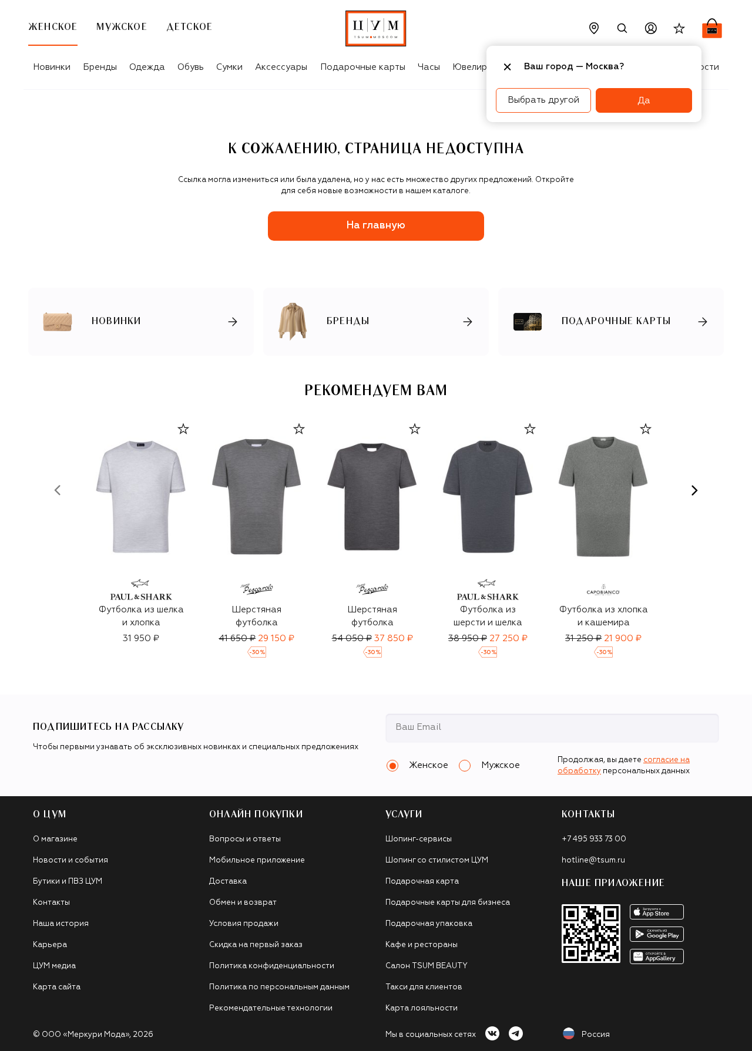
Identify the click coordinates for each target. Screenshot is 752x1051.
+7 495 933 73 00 (594, 839)
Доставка (228, 881)
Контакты (51, 903)
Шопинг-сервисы (418, 839)
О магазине (55, 839)
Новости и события (70, 860)
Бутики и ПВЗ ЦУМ (67, 881)
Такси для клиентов (423, 987)
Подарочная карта (422, 881)
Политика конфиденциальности (271, 966)
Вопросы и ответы (245, 839)
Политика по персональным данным (279, 987)
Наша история (61, 924)
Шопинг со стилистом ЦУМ (436, 860)
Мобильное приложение (257, 860)
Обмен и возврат (243, 903)
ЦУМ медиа (54, 966)
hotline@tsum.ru (593, 860)
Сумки (229, 67)
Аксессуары (281, 67)
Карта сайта (56, 987)
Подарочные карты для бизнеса (447, 903)
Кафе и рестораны (421, 945)
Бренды (100, 67)
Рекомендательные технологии (271, 1008)
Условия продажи (243, 924)
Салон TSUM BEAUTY (426, 966)
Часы (429, 67)
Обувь (190, 67)
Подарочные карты (362, 67)
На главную (376, 226)
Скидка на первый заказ (256, 945)
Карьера (50, 945)
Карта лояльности (421, 1008)
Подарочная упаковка (428, 924)
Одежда (147, 67)
